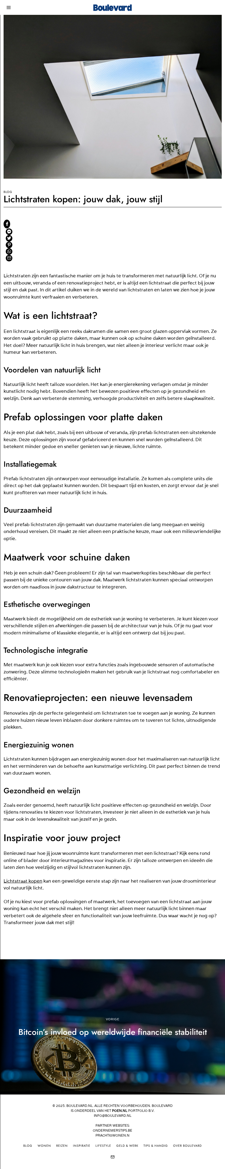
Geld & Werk (127, 1145)
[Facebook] (7, 224)
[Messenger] (9, 231)
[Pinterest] (9, 245)
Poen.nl (119, 1111)
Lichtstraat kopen (23, 881)
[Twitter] (9, 238)
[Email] (9, 258)
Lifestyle (103, 1145)
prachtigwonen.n (112, 1135)
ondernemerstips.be (112, 1130)
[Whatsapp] (9, 251)
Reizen (62, 1145)
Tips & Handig (156, 1145)
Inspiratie (81, 1145)
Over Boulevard (187, 1145)
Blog (8, 192)
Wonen (44, 1145)
